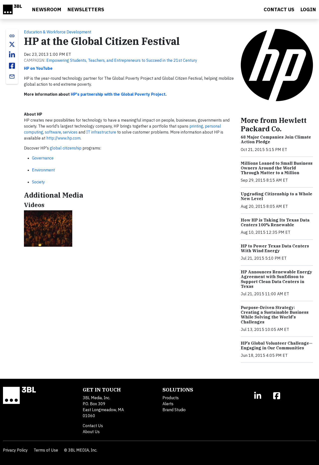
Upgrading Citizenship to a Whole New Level (276, 196)
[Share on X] (12, 44)
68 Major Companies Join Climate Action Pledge (276, 139)
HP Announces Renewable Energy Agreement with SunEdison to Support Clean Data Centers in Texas (276, 279)
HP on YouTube (38, 68)
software (53, 132)
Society (38, 181)
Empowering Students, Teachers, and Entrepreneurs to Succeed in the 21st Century (121, 60)
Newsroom (46, 9)
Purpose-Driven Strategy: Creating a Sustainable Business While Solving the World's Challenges (275, 314)
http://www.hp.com (63, 138)
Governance (43, 157)
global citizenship (65, 148)
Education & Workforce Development (57, 31)
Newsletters (85, 9)
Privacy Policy (15, 450)
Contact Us (93, 425)
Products (170, 397)
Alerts (167, 403)
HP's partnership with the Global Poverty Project (118, 94)
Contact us (279, 9)
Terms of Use (46, 450)
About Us (91, 431)
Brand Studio (174, 409)
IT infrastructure (101, 132)
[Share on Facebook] (12, 66)
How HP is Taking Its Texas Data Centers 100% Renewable (275, 222)
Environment (43, 169)
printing (196, 126)
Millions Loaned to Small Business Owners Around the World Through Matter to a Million (277, 168)
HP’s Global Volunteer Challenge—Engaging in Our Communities (277, 345)
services (70, 132)
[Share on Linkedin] (12, 55)
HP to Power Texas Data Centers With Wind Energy (275, 248)
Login (308, 9)
